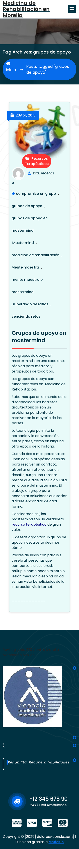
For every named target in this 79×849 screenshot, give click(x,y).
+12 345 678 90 (48, 798)
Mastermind (23, 242)
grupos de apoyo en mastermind (30, 224)
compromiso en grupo (36, 193)
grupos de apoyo (27, 205)
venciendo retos (26, 316)
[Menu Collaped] (72, 9)
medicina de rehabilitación (35, 255)
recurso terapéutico (29, 524)
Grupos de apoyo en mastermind (39, 336)
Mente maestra (25, 267)
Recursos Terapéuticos (37, 161)
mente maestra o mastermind (27, 285)
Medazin (56, 841)
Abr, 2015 (26, 115)
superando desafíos (30, 304)
